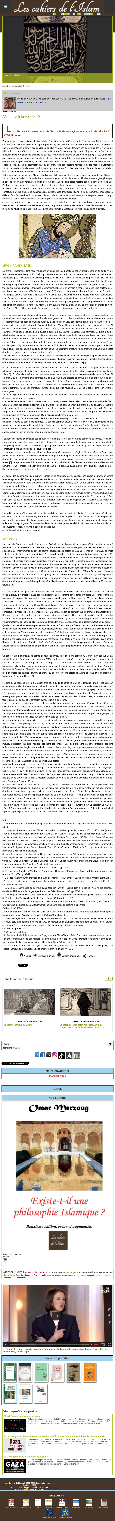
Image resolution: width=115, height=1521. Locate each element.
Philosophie (20, 1277)
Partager (90, 956)
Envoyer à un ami (46, 956)
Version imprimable (71, 956)
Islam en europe (54, 1275)
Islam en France (56, 1272)
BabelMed (76, 1508)
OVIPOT (38, 1508)
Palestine (20, 1275)
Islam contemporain (76, 1275)
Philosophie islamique (103, 1275)
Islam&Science (49, 1517)
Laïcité (43, 1275)
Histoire (65, 1275)
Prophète (90, 1272)
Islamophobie (9, 1275)
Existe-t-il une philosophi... (12, 1254)
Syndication (34, 1489)
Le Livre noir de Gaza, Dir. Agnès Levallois (25, 1456)
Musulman (90, 1275)
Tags (42, 1489)
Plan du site (20, 1489)
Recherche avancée (11, 1048)
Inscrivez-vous (57, 1076)
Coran (8, 1272)
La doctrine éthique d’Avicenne (19, 1025)
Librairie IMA (89, 1508)
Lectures (48, 1508)
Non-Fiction (26, 1508)
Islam (18, 1272)
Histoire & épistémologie (20, 86)
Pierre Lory (12, 93)
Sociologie (71, 1272)
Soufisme (81, 1272)
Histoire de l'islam (35, 1272)
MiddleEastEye (62, 1508)
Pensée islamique (104, 1272)
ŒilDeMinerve (104, 1508)
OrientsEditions (65, 1517)
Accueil (5, 86)
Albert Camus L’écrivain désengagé (21, 1416)
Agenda (57, 1088)
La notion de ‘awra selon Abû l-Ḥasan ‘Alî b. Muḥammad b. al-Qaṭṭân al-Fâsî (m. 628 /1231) (83, 1026)
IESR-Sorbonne (11, 1508)
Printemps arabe (9, 1277)
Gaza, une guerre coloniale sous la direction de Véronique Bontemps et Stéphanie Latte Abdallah (54, 1436)
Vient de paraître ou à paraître (20, 1411)
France (28, 1277)
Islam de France (32, 1275)
